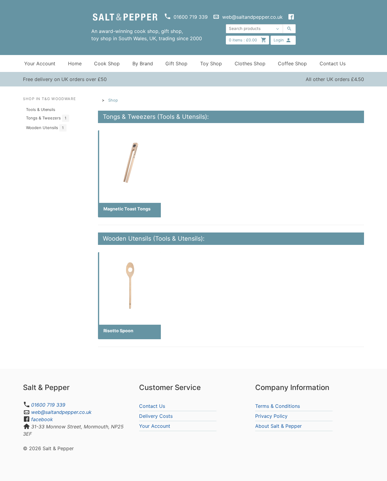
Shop (113, 100)
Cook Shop (107, 63)
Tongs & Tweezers (46, 117)
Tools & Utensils (40, 109)
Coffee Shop (292, 63)
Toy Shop (211, 63)
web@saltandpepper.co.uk (61, 412)
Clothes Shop (250, 63)
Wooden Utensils (45, 127)
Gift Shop (176, 63)
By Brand (142, 63)
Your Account (39, 63)
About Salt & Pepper (278, 426)
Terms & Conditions (277, 406)
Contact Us (333, 63)
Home (75, 63)
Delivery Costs (156, 416)
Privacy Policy (271, 416)
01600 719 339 (48, 405)
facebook (42, 419)
